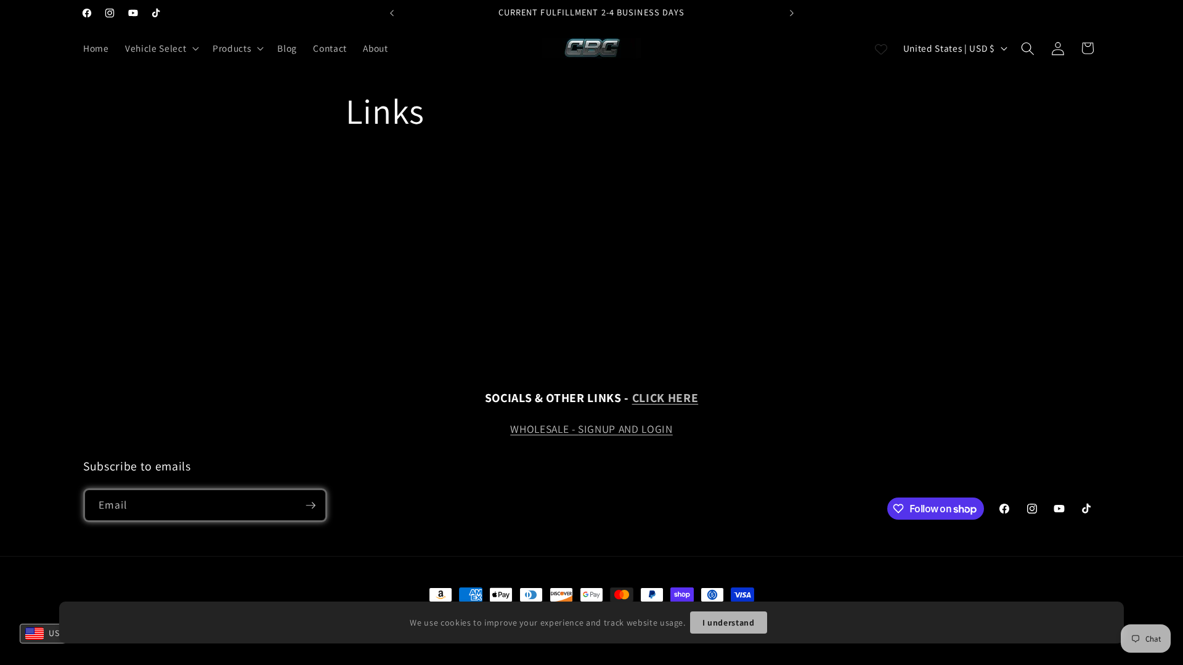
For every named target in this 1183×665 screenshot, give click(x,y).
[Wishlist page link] (881, 48)
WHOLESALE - (544, 429)
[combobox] (50, 633)
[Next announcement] (791, 13)
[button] (161, 48)
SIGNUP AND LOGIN (625, 429)
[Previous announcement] (391, 13)
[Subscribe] (310, 505)
